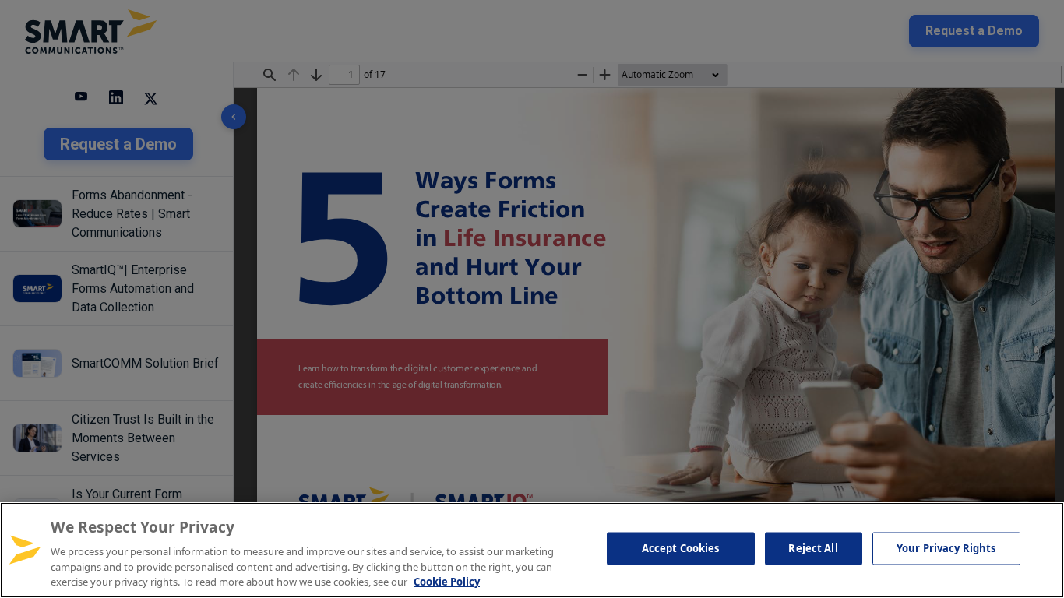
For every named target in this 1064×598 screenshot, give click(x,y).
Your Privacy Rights (946, 548)
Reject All (812, 548)
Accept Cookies (681, 548)
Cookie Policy (447, 582)
